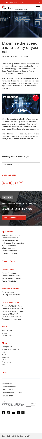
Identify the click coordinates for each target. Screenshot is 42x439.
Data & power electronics (11, 295)
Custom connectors (9, 253)
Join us (4, 365)
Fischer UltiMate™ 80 (10, 314)
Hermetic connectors (10, 238)
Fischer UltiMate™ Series (11, 276)
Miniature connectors (10, 240)
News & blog (7, 330)
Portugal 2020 (7, 396)
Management (7, 347)
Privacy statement (9, 387)
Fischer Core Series (9, 273)
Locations (5, 357)
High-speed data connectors (13, 243)
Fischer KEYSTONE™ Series (12, 306)
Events (4, 333)
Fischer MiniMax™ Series (11, 278)
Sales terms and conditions (12, 393)
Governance (6, 362)
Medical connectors (9, 251)
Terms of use (7, 384)
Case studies (7, 335)
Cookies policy (7, 390)
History (4, 352)
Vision (4, 360)
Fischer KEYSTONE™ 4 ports (13, 309)
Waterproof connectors (11, 235)
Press (4, 354)
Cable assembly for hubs (11, 316)
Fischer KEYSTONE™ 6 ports (13, 311)
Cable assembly (8, 292)
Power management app (11, 319)
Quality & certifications (10, 349)
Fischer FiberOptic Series (11, 281)
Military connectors (9, 248)
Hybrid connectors (9, 246)
